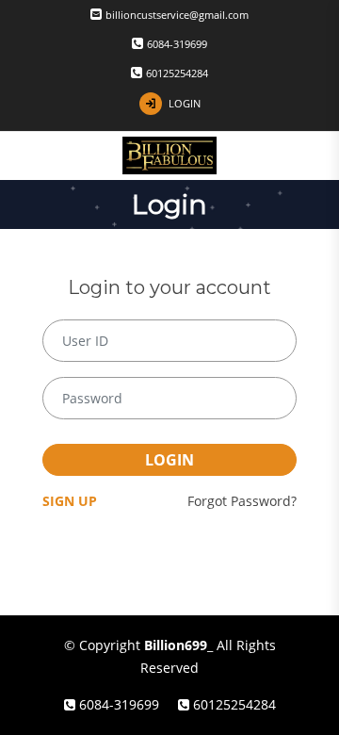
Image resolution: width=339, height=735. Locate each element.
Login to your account (169, 287)
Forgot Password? (242, 501)
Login (169, 459)
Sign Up (69, 501)
